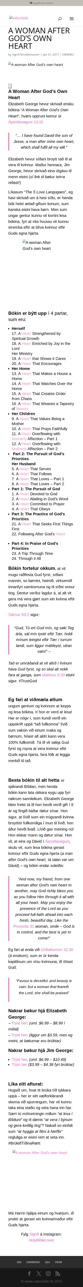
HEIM (58, 1262)
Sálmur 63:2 (18, 614)
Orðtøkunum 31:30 (57, 950)
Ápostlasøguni (57, 841)
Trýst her (19, 1023)
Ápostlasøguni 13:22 (25, 122)
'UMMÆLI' (68, 54)
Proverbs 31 (23, 926)
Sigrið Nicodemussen (26, 54)
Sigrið (34, 1234)
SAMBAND (33, 1262)
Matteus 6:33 (53, 675)
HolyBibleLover (41, 1240)
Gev (47, 1262)
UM (19, 1262)
